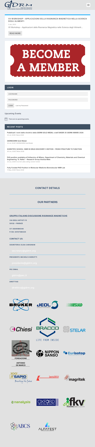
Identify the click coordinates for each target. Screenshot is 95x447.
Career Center (35, 162)
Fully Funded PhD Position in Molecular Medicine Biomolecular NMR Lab (36, 168)
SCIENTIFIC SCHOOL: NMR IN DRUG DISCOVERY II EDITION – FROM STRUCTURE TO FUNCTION (44, 149)
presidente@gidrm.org (24, 263)
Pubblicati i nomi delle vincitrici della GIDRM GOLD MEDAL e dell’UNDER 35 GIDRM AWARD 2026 (45, 133)
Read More (15, 33)
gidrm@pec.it (19, 275)
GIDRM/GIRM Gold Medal (17, 141)
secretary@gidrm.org (24, 250)
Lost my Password (22, 105)
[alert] (47, 119)
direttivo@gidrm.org (23, 287)
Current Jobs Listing (23, 162)
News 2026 (20, 135)
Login (10, 105)
